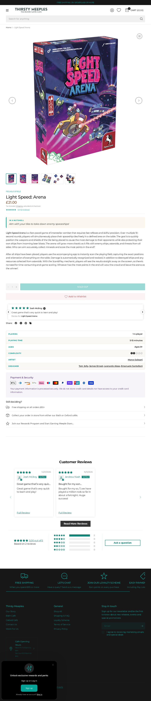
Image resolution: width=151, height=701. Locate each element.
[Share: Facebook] (16, 323)
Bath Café (11, 615)
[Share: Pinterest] (26, 323)
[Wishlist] (118, 10)
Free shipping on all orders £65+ (28, 407)
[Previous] (12, 100)
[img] (24, 472)
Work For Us (12, 629)
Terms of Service (62, 624)
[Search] (141, 18)
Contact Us (11, 624)
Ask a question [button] (123, 542)
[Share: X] (21, 323)
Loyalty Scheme (62, 620)
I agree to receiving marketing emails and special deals (125, 633)
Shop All (58, 611)
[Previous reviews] (8, 312)
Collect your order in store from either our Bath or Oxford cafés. (45, 415)
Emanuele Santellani (132, 366)
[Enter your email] (142, 626)
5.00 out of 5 (36, 540)
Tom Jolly (83, 366)
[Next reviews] (143, 312)
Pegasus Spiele (13, 191)
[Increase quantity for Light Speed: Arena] (16, 287)
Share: (9, 323)
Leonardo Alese (112, 366)
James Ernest (96, 366)
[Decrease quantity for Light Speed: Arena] (8, 287)
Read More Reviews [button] (75, 523)
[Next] (138, 100)
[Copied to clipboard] (30, 323)
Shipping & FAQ (62, 615)
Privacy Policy (61, 629)
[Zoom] (139, 36)
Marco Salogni (135, 359)
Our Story (11, 611)
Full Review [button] (23, 512)
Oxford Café (12, 620)
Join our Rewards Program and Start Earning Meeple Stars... (43, 423)
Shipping (19, 206)
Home (8, 27)
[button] (75, 312)
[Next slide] (140, 497)
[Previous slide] (10, 497)
